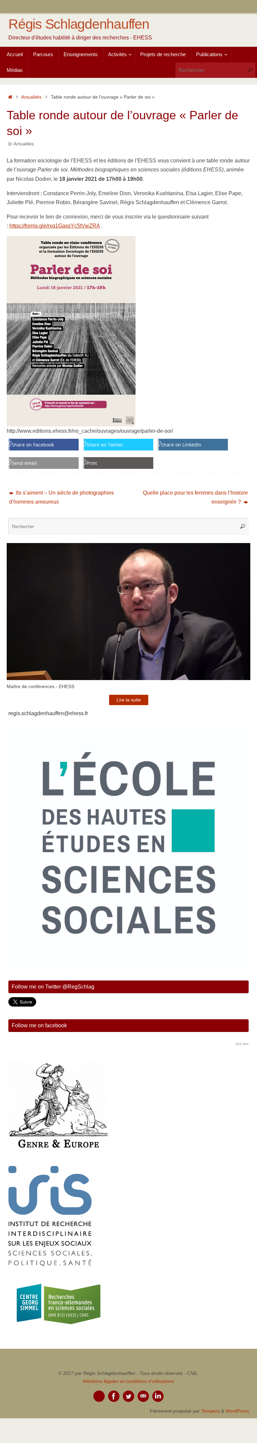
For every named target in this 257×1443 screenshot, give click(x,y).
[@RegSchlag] (128, 1396)
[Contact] (143, 1396)
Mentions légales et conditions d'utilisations (128, 1381)
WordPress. (238, 1411)
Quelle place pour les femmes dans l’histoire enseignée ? (195, 497)
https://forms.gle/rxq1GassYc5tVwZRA (54, 226)
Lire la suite (128, 699)
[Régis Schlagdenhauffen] (113, 1396)
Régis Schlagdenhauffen (78, 24)
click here (242, 1044)
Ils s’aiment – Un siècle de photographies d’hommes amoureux (61, 497)
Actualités (31, 97)
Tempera (210, 1411)
